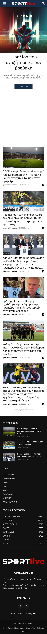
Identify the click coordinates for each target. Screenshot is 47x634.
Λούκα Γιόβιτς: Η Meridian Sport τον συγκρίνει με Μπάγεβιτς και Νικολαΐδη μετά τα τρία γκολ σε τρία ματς (23, 219)
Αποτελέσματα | (18, 613)
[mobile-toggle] (4, 3)
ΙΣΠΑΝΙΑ (6, 253)
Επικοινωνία (19, 628)
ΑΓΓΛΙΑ (5, 297)
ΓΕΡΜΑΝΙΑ (6, 383)
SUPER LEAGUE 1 (8, 167)
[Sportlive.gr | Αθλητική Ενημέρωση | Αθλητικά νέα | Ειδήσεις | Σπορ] (23, 561)
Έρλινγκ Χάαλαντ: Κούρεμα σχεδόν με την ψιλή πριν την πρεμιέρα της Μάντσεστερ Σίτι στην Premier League (22, 306)
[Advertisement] (23, 113)
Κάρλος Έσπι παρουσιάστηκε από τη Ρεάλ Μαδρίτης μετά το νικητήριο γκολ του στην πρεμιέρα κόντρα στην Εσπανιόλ (23, 262)
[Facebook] (20, 606)
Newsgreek (31, 613)
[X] (26, 606)
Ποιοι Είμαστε (8, 628)
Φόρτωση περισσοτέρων (23, 410)
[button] (43, 3)
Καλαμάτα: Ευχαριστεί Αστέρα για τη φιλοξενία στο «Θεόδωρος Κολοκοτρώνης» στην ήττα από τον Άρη (23, 349)
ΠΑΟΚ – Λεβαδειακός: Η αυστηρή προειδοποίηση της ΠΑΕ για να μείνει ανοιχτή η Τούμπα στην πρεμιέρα (23, 176)
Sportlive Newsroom (10, 185)
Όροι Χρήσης (31, 628)
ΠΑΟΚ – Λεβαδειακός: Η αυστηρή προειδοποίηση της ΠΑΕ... (29, 431)
